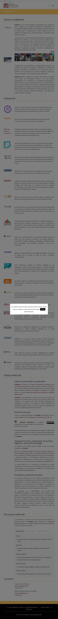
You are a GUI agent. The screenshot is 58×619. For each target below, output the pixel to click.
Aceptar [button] (42, 309)
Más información (29, 311)
